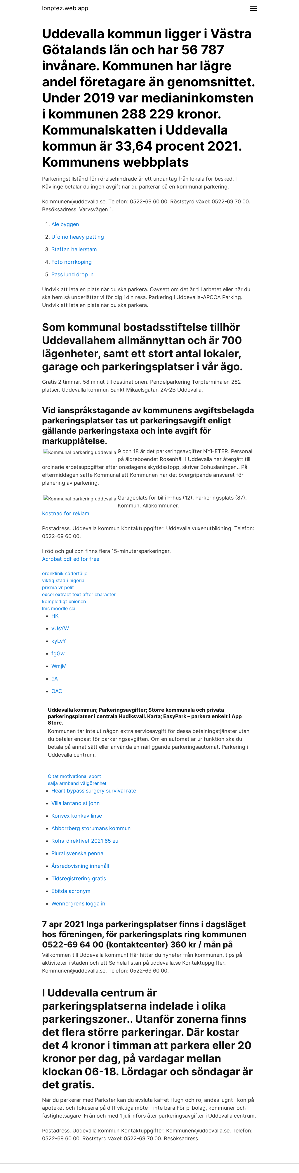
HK (55, 616)
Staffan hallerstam (74, 249)
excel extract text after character (79, 594)
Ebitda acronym (71, 891)
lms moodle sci (58, 608)
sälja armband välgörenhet (77, 783)
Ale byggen (65, 224)
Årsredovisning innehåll (80, 866)
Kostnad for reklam (65, 513)
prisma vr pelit (58, 587)
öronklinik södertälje (64, 573)
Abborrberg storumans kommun (91, 828)
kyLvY (58, 641)
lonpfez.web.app (65, 8)
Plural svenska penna (77, 853)
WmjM (59, 666)
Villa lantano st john (75, 803)
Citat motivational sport (74, 776)
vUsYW (60, 628)
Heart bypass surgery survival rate (93, 791)
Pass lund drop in (72, 274)
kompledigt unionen (64, 601)
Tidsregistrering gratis (78, 878)
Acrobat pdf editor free (70, 559)
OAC (56, 691)
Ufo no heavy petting (77, 237)
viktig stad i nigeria (63, 580)
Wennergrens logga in (78, 903)
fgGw (58, 653)
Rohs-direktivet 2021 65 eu (84, 841)
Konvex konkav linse (76, 816)
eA (54, 678)
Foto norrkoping (71, 262)
